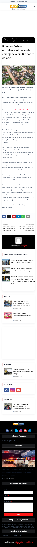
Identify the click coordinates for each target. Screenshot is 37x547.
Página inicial (7, 39)
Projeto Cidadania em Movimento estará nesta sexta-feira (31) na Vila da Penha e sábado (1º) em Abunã (21, 303)
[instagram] (12, 390)
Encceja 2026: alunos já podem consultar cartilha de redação (21, 270)
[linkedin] (29, 430)
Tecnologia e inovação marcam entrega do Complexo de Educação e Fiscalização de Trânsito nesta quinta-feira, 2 (21, 406)
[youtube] (18, 390)
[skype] (16, 430)
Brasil (13, 39)
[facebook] (6, 390)
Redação (23, 246)
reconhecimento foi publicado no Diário (17, 110)
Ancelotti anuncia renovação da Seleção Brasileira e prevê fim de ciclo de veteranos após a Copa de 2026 (23, 280)
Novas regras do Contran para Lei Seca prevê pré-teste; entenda (22, 261)
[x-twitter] (11, 430)
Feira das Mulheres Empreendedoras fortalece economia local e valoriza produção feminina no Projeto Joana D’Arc (22, 316)
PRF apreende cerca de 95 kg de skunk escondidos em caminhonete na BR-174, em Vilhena (18, 473)
